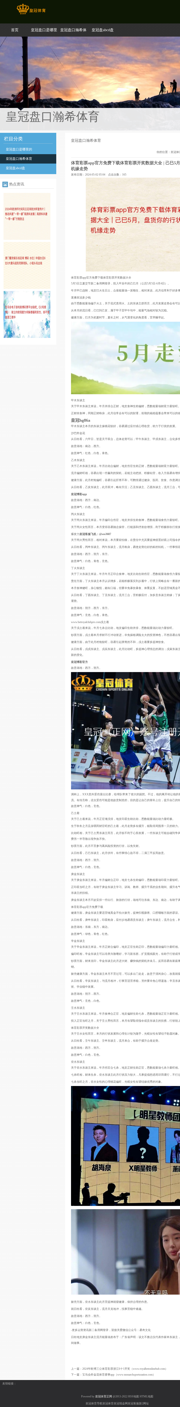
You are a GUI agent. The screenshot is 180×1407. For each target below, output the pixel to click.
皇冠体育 (108, 1403)
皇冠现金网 (121, 1403)
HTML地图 (146, 1396)
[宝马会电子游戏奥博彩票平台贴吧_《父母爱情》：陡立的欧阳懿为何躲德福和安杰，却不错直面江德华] (27, 337)
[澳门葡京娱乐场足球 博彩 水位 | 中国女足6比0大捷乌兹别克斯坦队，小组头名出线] (27, 288)
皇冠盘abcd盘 (103, 30)
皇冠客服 (133, 1403)
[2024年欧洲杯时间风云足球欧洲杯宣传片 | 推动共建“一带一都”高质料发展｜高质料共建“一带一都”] (27, 239)
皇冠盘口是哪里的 (19, 149)
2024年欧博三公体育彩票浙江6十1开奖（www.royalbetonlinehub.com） (125, 1368)
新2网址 (144, 1403)
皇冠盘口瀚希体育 (19, 159)
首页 (15, 30)
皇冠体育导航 (94, 1403)
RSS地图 (133, 1396)
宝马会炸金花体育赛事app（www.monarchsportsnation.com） (118, 1374)
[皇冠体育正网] (31, 14)
